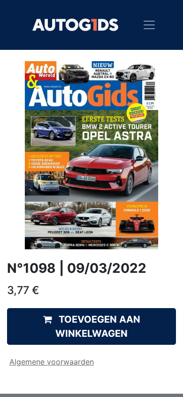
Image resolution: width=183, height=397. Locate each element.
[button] (91, 326)
